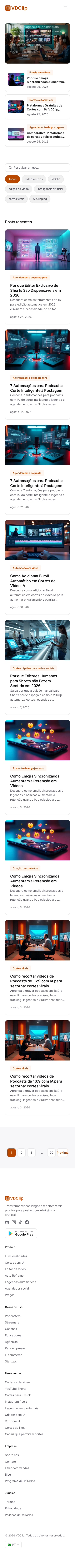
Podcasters (12, 1316)
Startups (11, 1361)
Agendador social (17, 1288)
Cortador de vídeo (17, 1382)
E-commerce (13, 1355)
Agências (11, 1341)
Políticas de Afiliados (19, 1515)
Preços (9, 1295)
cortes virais (16, 198)
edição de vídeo (19, 188)
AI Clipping (40, 198)
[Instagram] (14, 1222)
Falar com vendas (17, 1468)
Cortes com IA (14, 1262)
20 (51, 1152)
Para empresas (15, 1348)
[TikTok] (20, 1222)
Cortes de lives (15, 1427)
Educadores (13, 1335)
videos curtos (34, 179)
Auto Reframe (14, 1275)
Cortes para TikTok (18, 1395)
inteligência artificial (50, 188)
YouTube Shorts (15, 1388)
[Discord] (7, 1222)
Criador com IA (15, 1414)
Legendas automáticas (20, 1282)
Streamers (12, 1322)
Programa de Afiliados (20, 1481)
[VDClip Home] (16, 7)
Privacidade (13, 1508)
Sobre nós (12, 1455)
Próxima (62, 1152)
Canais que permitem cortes (24, 1434)
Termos (10, 1502)
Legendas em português (21, 1408)
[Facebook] (27, 1222)
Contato (10, 1461)
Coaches (11, 1329)
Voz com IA (12, 1421)
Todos (12, 179)
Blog (8, 1474)
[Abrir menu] (65, 8)
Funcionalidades (16, 1256)
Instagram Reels (16, 1401)
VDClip (55, 179)
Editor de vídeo (15, 1269)
